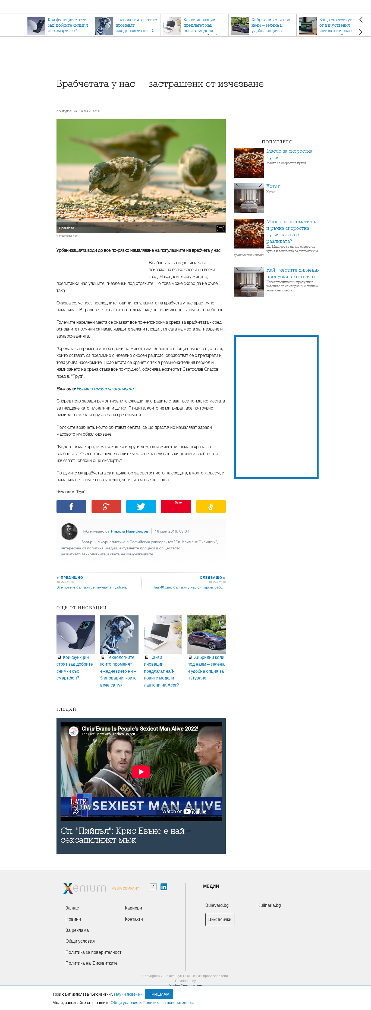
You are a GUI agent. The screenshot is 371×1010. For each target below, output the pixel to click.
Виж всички (219, 919)
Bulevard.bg (217, 905)
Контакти (134, 919)
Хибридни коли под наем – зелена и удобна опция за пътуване (206, 667)
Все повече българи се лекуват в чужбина (91, 587)
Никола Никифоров (130, 531)
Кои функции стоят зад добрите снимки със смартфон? (74, 667)
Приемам (159, 994)
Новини (73, 919)
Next (361, 32)
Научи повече (127, 994)
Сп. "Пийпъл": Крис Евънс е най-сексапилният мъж (126, 835)
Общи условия (124, 1002)
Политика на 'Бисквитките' (91, 963)
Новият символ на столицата (105, 389)
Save (178, 502)
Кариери (133, 908)
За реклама (77, 930)
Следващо (212, 577)
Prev (361, 19)
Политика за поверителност (169, 1002)
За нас (72, 908)
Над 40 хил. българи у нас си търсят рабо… (189, 587)
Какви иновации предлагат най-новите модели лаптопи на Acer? (161, 671)
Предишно (69, 577)
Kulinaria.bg (269, 905)
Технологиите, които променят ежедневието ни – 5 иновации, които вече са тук (118, 671)
